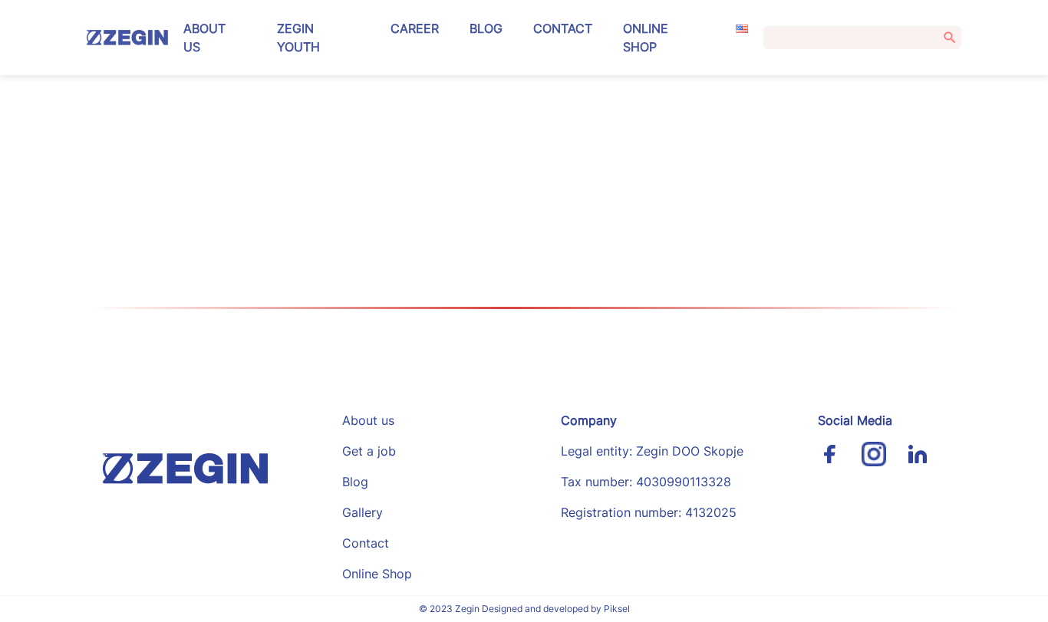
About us (204, 37)
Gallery (362, 512)
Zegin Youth (298, 37)
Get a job (369, 451)
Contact (562, 28)
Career (415, 28)
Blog (486, 28)
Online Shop (645, 37)
